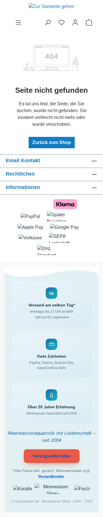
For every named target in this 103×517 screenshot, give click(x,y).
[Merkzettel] (61, 22)
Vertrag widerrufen (51, 456)
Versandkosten (51, 477)
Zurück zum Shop (51, 142)
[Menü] (18, 22)
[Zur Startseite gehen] (51, 9)
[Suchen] (48, 22)
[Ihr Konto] (75, 22)
